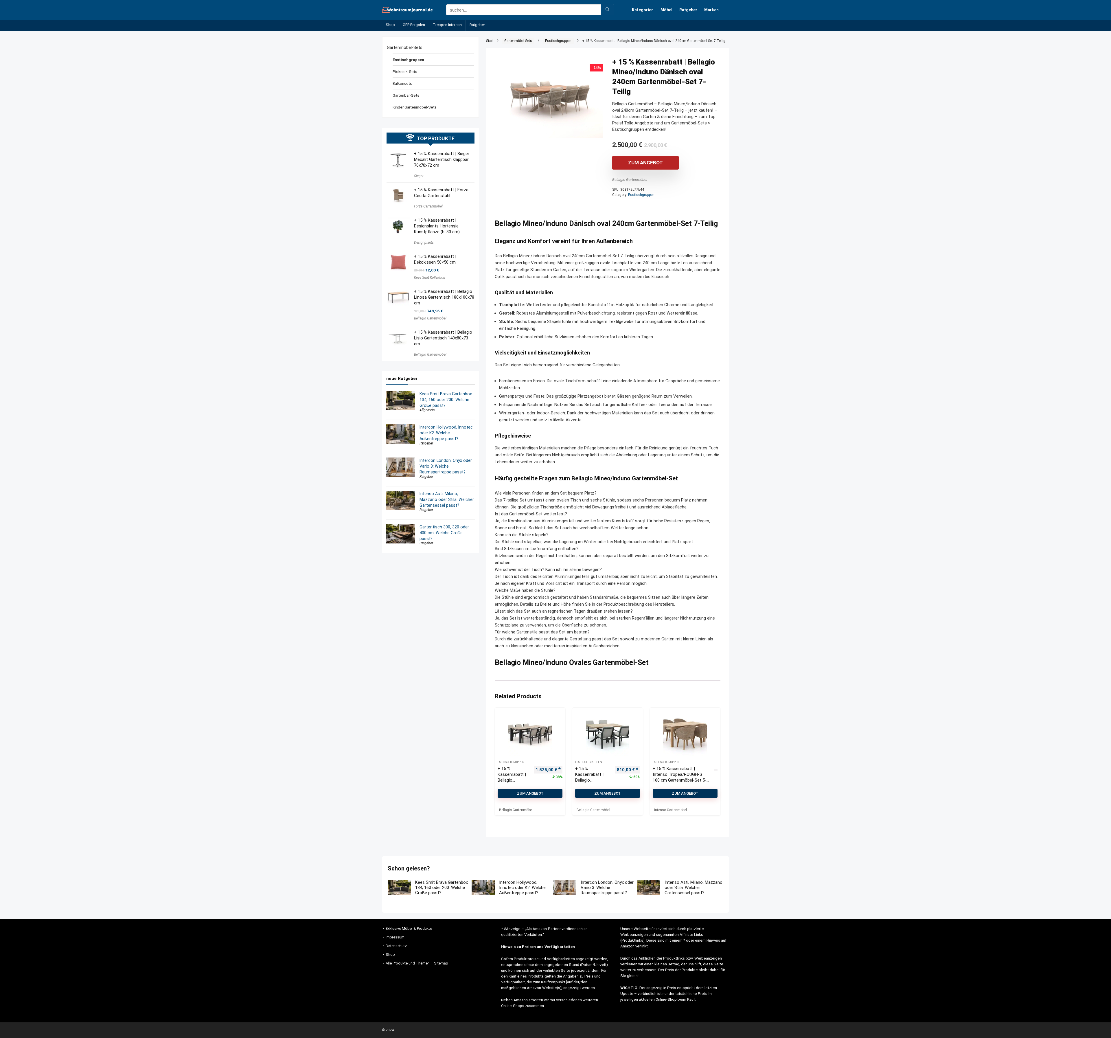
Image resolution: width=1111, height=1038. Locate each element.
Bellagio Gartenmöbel (629, 179)
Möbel (666, 10)
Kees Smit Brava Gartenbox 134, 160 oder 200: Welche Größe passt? (446, 400)
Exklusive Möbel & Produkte (409, 928)
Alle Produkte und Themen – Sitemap (417, 963)
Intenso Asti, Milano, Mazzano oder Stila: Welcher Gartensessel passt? (447, 499)
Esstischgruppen (558, 41)
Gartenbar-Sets (406, 95)
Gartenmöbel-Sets (518, 41)
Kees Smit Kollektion (429, 277)
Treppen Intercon (447, 25)
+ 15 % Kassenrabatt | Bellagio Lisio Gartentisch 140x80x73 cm (443, 338)
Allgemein (427, 410)
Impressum (395, 937)
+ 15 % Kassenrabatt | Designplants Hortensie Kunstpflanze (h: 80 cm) (437, 226)
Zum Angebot (645, 163)
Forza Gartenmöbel (428, 206)
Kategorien (643, 10)
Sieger (419, 176)
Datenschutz (396, 946)
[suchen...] (607, 9)
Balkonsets (402, 83)
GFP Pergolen (414, 25)
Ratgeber (688, 10)
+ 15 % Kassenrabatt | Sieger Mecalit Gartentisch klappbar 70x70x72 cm (441, 159)
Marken (711, 10)
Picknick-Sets (405, 71)
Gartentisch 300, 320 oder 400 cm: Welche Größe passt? (444, 533)
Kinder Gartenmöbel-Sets (415, 107)
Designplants (424, 242)
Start (490, 41)
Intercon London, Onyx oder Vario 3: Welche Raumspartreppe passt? (446, 466)
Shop (390, 25)
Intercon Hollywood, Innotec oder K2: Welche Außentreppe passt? (446, 433)
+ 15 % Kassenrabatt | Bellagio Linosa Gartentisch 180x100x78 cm (444, 297)
